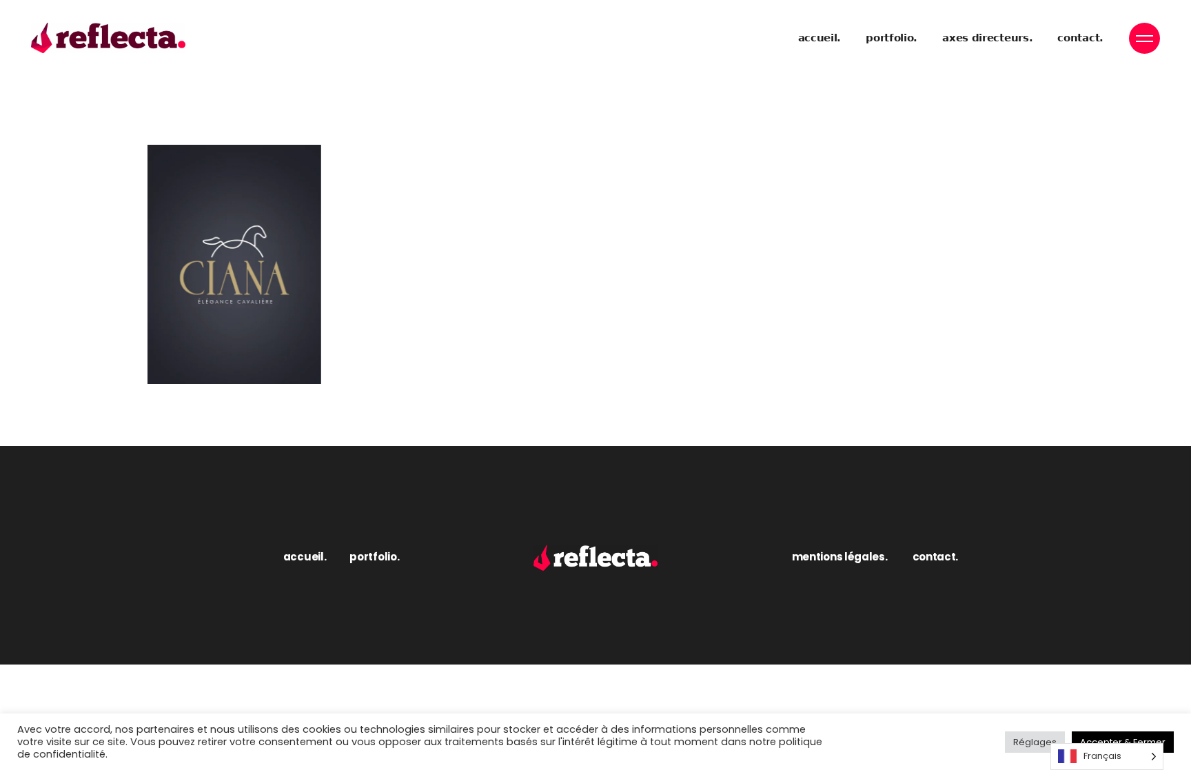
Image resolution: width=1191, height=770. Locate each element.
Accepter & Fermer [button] (1122, 742)
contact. (936, 556)
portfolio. (374, 556)
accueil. (305, 556)
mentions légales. (840, 556)
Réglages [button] (1035, 742)
